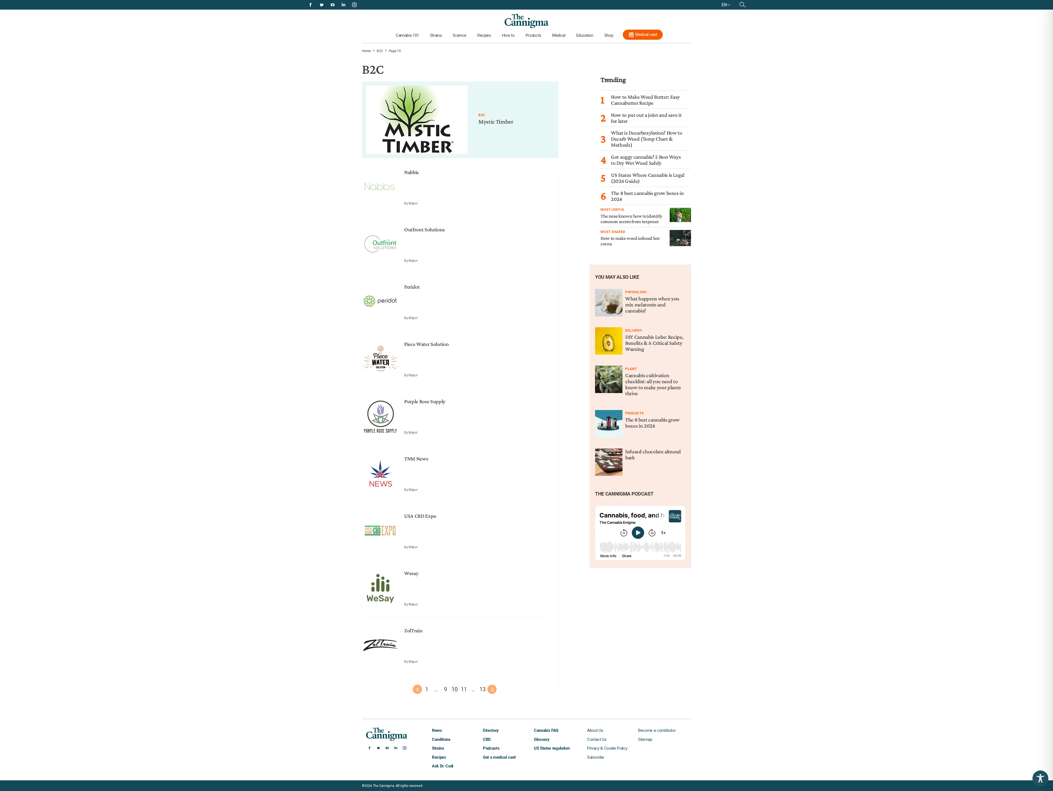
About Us (595, 730)
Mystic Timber (496, 121)
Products (533, 35)
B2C (380, 51)
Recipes (484, 35)
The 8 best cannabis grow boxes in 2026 (652, 423)
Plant (631, 369)
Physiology (636, 292)
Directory (491, 730)
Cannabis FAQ (546, 730)
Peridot (412, 287)
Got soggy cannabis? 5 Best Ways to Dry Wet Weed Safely (646, 160)
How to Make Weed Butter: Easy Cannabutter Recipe (645, 100)
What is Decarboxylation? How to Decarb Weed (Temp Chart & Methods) (646, 139)
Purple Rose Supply (424, 401)
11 (464, 689)
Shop (608, 35)
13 (482, 689)
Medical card (646, 34)
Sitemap (645, 739)
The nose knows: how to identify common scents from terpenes (631, 218)
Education (584, 35)
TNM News (416, 459)
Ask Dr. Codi (442, 766)
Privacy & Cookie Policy (607, 748)
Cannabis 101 (407, 35)
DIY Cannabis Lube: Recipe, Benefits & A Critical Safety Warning (654, 343)
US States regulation (552, 748)
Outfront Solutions (424, 229)
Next (492, 689)
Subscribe (595, 757)
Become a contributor (657, 730)
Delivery (633, 330)
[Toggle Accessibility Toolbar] (1040, 778)
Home (366, 51)
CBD (487, 739)
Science (459, 35)
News (437, 730)
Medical (558, 35)
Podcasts (491, 748)
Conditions (441, 739)
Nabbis (411, 172)
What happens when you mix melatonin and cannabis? (652, 304)
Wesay (411, 573)
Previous (417, 689)
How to (508, 35)
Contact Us (597, 739)
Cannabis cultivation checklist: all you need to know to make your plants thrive (653, 384)
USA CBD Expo (420, 516)
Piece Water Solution (426, 344)
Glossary (541, 739)
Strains (436, 35)
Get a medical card (499, 757)
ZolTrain (413, 630)
